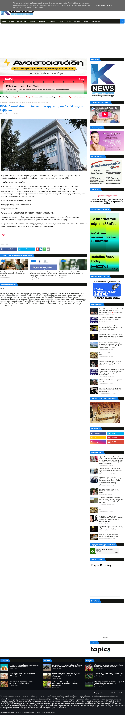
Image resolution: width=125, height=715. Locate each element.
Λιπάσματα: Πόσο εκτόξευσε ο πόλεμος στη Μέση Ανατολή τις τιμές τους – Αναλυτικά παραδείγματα (66, 683)
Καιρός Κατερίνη (101, 565)
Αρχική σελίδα (3, 102)
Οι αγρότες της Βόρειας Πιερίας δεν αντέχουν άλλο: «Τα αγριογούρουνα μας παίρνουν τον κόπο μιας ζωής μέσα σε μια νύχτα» (111, 500)
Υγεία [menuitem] (61, 21)
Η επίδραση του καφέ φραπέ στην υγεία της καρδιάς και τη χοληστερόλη (23, 665)
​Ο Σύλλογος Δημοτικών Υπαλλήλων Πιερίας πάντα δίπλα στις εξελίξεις (110, 318)
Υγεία (9, 102)
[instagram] (98, 442)
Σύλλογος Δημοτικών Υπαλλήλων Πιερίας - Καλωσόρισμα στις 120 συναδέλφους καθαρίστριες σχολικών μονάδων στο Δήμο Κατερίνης (111, 372)
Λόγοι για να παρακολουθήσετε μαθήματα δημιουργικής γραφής (108, 535)
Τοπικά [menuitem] (69, 21)
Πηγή (3, 235)
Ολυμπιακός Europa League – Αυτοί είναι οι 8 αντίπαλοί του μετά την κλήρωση (109, 665)
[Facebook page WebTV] (115, 446)
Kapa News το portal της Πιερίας (18, 712)
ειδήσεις (61, 97)
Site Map (114, 693)
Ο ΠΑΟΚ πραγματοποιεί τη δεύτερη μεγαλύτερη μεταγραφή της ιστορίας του (111, 362)
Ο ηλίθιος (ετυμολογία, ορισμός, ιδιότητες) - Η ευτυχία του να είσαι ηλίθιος (109, 490)
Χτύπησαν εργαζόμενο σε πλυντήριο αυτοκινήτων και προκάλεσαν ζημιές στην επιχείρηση (110, 389)
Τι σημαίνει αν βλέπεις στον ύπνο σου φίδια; (110, 353)
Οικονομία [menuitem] (42, 21)
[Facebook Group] (98, 446)
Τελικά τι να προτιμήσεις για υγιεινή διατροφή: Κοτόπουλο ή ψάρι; (21, 682)
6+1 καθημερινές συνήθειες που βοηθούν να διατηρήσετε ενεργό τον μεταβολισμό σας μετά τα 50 (13, 273)
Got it (110, 5)
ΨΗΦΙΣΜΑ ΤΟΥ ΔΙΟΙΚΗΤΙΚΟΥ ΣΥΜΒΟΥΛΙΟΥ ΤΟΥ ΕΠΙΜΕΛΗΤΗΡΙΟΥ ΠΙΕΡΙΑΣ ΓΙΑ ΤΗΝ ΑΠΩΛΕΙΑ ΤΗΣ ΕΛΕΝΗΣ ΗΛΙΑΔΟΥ (111, 518)
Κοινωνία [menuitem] (52, 21)
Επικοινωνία (105, 693)
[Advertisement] (62, 38)
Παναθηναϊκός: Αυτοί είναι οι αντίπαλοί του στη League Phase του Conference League (108, 674)
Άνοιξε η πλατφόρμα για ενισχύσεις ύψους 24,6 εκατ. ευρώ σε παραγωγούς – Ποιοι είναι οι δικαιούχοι (67, 675)
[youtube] (115, 442)
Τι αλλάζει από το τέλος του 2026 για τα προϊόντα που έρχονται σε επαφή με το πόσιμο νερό (71, 273)
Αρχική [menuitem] (4, 21)
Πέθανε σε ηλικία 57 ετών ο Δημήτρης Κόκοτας (110, 380)
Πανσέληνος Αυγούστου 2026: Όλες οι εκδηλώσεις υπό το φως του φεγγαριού (111, 335)
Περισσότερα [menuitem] (96, 21)
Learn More (100, 5)
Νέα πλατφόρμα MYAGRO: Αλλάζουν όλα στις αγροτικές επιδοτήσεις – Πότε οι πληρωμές (67, 665)
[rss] (98, 437)
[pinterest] (115, 437)
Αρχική (96, 693)
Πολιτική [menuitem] (32, 21)
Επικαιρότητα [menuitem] (21, 21)
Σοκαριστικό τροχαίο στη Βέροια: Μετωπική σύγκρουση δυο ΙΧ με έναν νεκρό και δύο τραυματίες (110, 327)
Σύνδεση (122, 693)
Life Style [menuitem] (77, 21)
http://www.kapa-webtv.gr (48, 712)
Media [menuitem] (86, 21)
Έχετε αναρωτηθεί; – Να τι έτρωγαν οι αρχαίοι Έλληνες (22, 674)
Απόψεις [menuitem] (11, 21)
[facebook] (98, 433)
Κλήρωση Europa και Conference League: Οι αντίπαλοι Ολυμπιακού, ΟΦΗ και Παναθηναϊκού (109, 683)
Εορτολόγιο (105, 637)
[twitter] (115, 433)
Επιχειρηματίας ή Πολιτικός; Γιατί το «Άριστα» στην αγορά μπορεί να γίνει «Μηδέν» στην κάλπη (110, 470)
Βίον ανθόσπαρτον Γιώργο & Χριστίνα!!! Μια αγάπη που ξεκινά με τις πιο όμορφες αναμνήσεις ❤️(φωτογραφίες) (111, 310)
